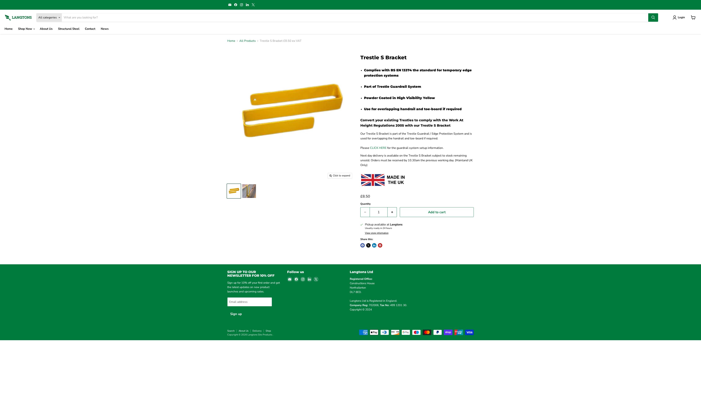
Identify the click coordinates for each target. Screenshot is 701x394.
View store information (376, 233)
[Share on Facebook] (362, 245)
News (105, 29)
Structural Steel (68, 29)
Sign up (236, 314)
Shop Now (25, 29)
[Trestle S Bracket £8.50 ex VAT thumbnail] (234, 191)
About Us (46, 29)
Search (231, 331)
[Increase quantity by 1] (392, 212)
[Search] (653, 17)
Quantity (365, 203)
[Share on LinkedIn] (374, 245)
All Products (247, 41)
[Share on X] (368, 245)
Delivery (257, 331)
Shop (268, 331)
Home (9, 29)
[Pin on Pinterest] (380, 245)
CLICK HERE (378, 148)
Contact (90, 29)
